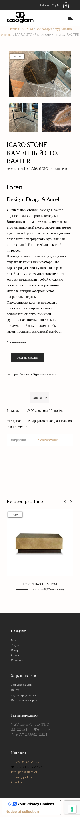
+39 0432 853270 (28, 761)
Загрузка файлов (21, 684)
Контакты (17, 660)
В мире (15, 650)
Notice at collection (22, 811)
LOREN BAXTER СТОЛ (40, 584)
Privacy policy (21, 777)
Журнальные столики (44, 374)
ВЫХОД (27, 29)
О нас (14, 640)
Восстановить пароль (24, 700)
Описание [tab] (40, 397)
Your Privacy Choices (35, 804)
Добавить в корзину (27, 357)
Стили (15, 655)
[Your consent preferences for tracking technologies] (72, 809)
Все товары (44, 29)
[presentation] (65, 501)
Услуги (15, 645)
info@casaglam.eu (24, 772)
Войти (15, 689)
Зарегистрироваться (23, 695)
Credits (16, 782)
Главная (13, 29)
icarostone (48, 440)
